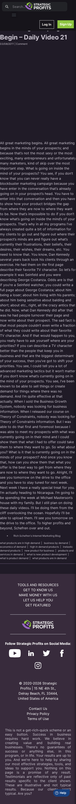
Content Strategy (24, 43)
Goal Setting (21, 81)
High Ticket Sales (24, 87)
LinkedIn (18, 103)
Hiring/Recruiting (23, 98)
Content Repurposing (26, 59)
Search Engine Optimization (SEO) (33, 76)
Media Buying (22, 92)
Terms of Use (38, 719)
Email (17, 54)
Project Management (26, 65)
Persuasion (20, 32)
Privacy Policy (38, 714)
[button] (14, 14)
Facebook (19, 70)
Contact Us (38, 708)
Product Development (26, 48)
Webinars (19, 37)
